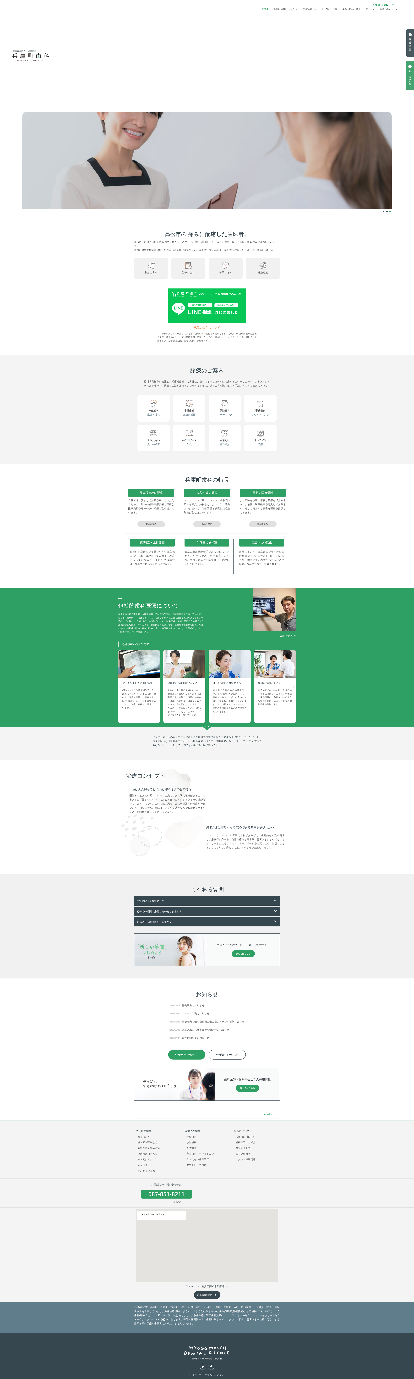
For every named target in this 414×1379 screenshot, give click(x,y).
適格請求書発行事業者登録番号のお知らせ (205, 1029)
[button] (120, 686)
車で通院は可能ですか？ (150, 901)
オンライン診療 (329, 9)
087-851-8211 (166, 1194)
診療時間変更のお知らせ (195, 1038)
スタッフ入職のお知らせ (195, 1013)
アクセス (370, 9)
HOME (265, 9)
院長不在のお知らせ (193, 1005)
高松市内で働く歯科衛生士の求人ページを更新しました (213, 1021)
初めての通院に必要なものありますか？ (159, 911)
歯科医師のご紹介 (351, 9)
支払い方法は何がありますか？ (154, 922)
